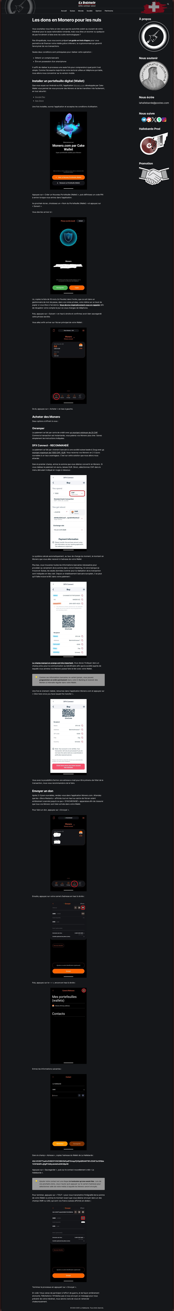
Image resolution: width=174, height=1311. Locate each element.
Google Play (40, 97)
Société (89, 11)
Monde (80, 11)
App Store (39, 101)
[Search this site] (168, 4)
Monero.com (79, 85)
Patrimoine (109, 11)
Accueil (64, 11)
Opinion (99, 11)
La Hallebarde (87, 3)
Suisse (72, 11)
